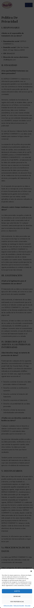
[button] (31, 571)
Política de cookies (8, 605)
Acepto (17, 591)
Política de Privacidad (19, 605)
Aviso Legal (27, 605)
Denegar (17, 596)
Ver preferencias (17, 602)
